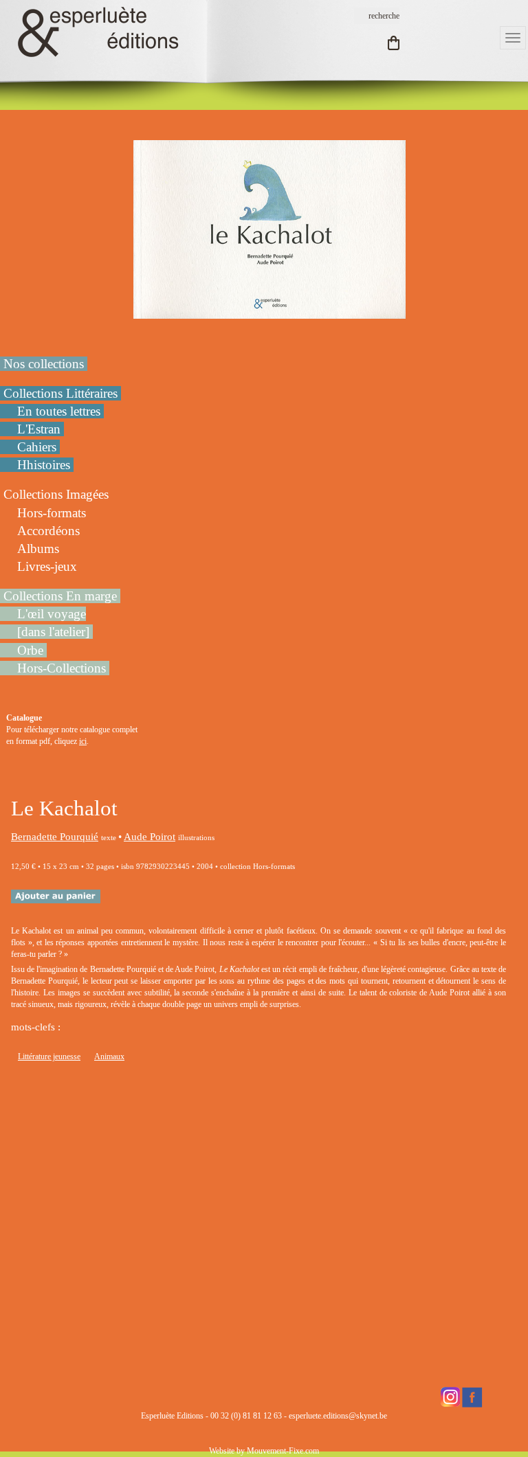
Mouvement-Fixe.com (283, 1451)
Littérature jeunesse (49, 1056)
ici (83, 741)
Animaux (109, 1056)
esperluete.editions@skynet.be (338, 1416)
